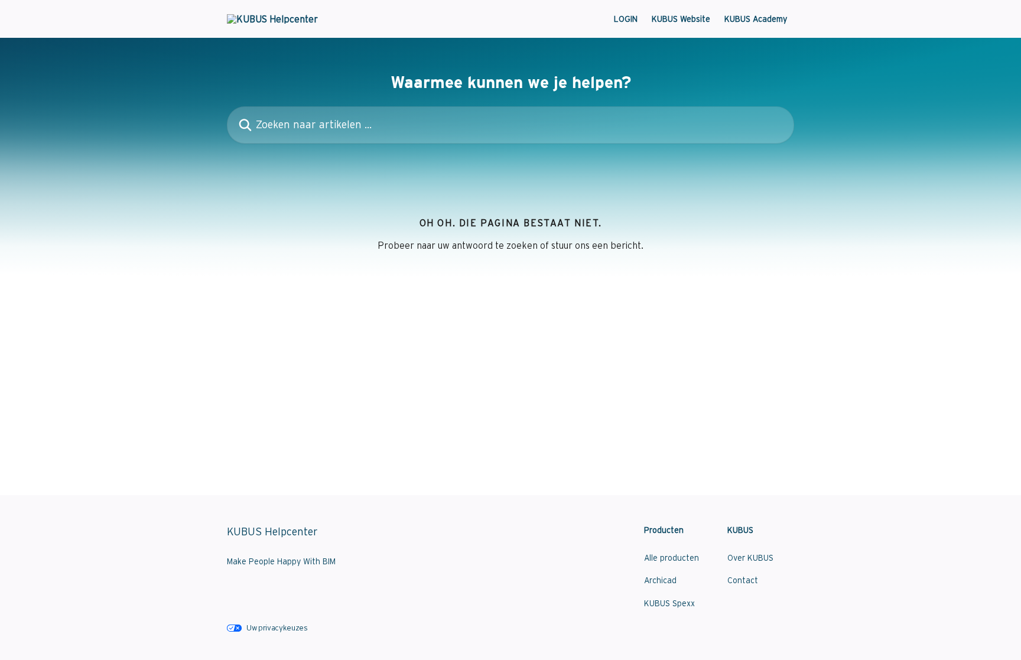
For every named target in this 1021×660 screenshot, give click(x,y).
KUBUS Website (681, 19)
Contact (742, 580)
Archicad (660, 580)
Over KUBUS (750, 558)
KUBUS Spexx (669, 603)
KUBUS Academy (755, 19)
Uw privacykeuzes (277, 628)
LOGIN (626, 19)
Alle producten (671, 558)
